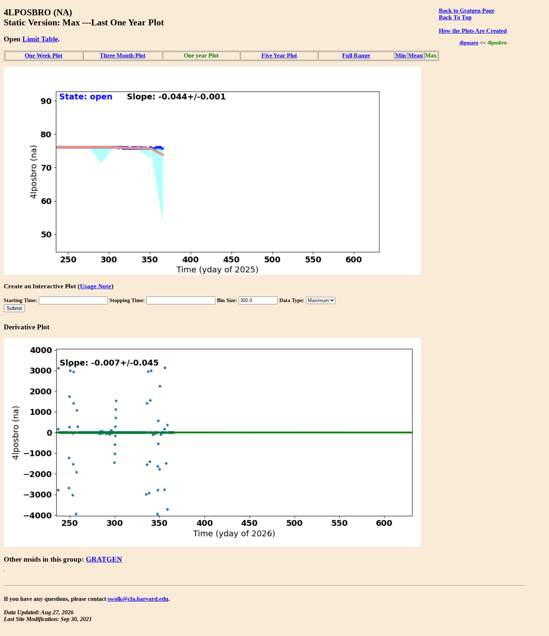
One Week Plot (43, 55)
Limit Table (40, 39)
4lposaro (468, 43)
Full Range (356, 55)
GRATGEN (104, 559)
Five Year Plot (279, 55)
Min (401, 55)
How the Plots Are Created (473, 31)
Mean (415, 55)
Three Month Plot (122, 55)
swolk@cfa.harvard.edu (138, 599)
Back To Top (455, 17)
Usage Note (95, 286)
